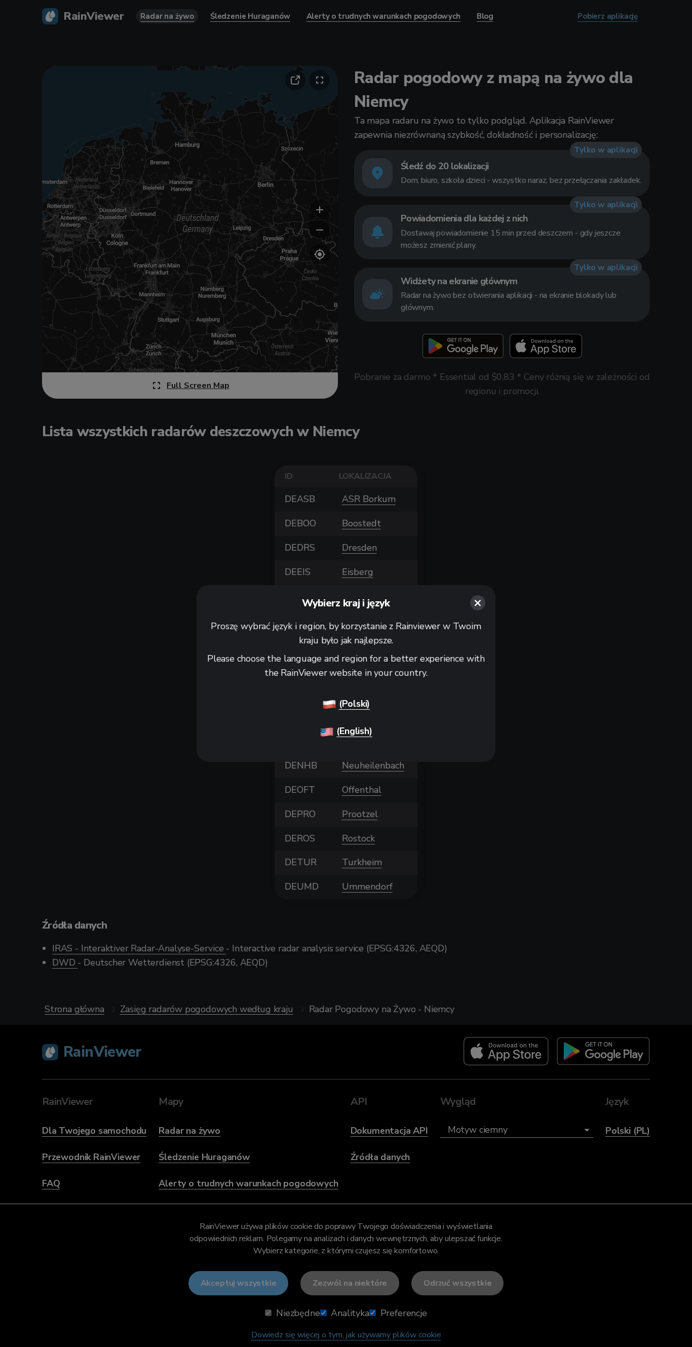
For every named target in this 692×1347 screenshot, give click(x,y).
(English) (354, 731)
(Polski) (354, 704)
